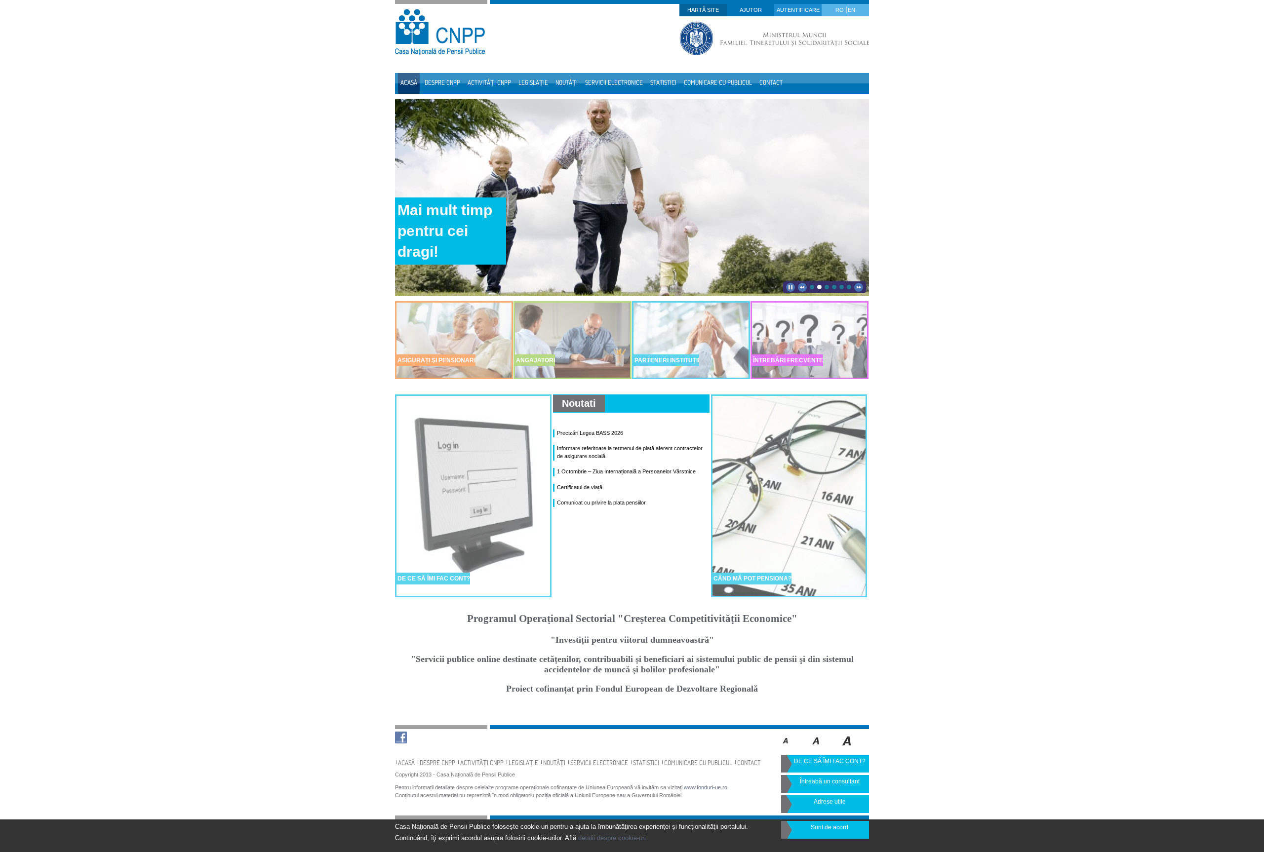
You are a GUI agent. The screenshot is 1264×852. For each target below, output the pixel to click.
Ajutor (751, 10)
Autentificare (798, 10)
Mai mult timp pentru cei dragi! (444, 231)
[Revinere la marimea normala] (786, 748)
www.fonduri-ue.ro (705, 787)
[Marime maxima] (847, 748)
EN (851, 10)
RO (840, 10)
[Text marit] (816, 748)
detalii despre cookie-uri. (613, 838)
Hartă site (703, 10)
